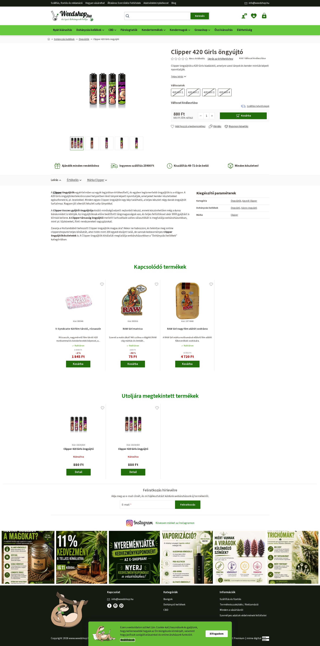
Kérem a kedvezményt (178, 336)
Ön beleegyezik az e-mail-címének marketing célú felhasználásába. (178, 347)
